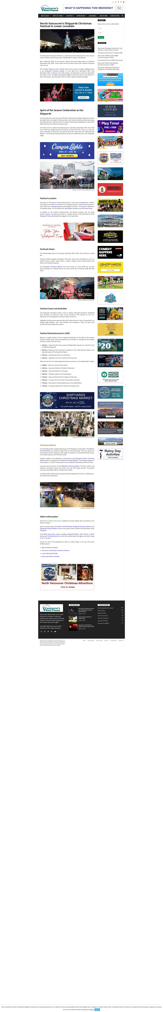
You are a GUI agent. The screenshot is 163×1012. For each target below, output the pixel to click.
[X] (121, 2)
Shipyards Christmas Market (54, 71)
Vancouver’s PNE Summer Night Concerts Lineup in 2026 (108, 56)
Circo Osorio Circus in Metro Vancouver (110, 60)
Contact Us (121, 640)
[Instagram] (116, 2)
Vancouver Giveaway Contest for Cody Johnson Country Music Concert (110, 49)
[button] (122, 16)
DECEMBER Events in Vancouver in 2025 (65, 19)
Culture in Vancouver (103, 615)
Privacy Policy (113, 640)
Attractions (81, 16)
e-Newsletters (114, 16)
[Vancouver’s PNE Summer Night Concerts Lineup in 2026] (73, 627)
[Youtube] (124, 2)
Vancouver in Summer (103, 618)
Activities (69, 16)
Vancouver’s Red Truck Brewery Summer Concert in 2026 (108, 64)
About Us (106, 640)
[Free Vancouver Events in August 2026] (73, 619)
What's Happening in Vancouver (105, 608)
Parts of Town (57, 16)
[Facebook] (113, 2)
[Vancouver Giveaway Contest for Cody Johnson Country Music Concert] (73, 611)
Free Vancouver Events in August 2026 (110, 53)
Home (41, 19)
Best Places (45, 16)
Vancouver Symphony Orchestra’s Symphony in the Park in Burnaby (108, 68)
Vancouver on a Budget (103, 623)
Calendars (92, 16)
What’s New (103, 16)
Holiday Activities (102, 613)
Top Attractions (91, 640)
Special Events (101, 610)
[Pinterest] (118, 2)
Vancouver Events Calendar (49, 19)
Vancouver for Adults (103, 621)
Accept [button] (97, 1009)
